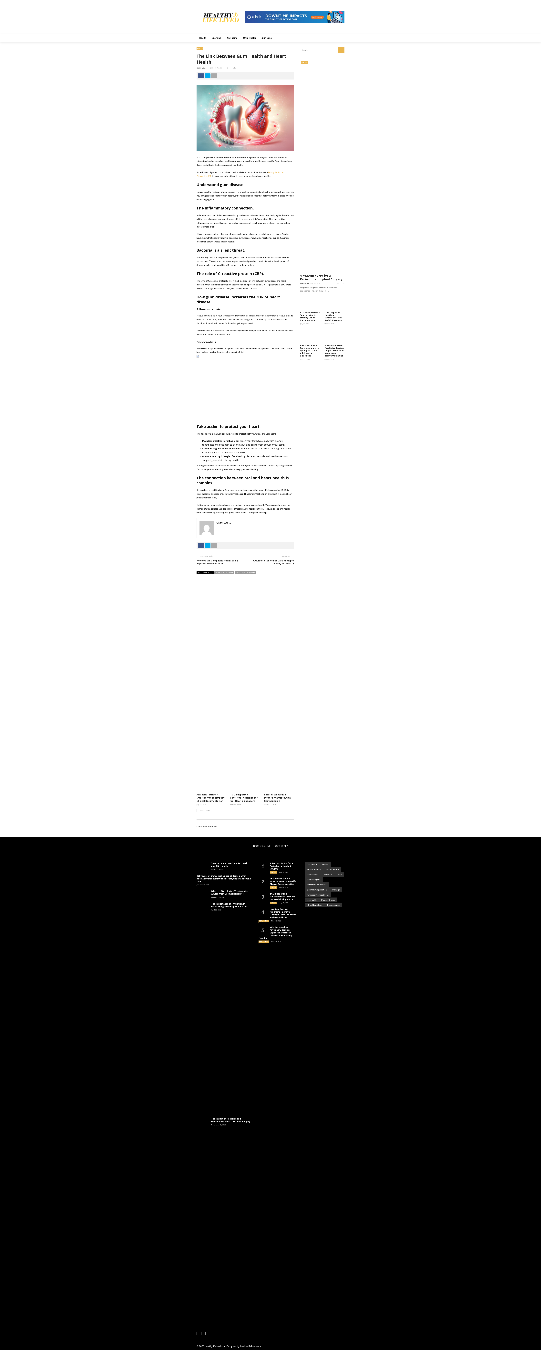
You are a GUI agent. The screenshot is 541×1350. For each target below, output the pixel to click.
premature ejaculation (317, 889)
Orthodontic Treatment (318, 895)
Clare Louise (202, 68)
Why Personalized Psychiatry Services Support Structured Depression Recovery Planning (334, 350)
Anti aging (232, 38)
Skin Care (266, 38)
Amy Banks (304, 283)
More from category (245, 573)
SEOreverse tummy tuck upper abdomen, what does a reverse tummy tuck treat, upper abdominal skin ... (224, 878)
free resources (333, 905)
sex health (312, 900)
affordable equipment (316, 884)
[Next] (307, 365)
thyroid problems (314, 905)
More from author (224, 573)
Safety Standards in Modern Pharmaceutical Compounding (277, 798)
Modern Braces (328, 900)
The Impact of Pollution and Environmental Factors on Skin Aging (230, 1120)
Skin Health (312, 864)
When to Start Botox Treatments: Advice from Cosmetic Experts (229, 892)
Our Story (281, 846)
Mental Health (332, 869)
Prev (201, 811)
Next (208, 811)
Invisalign (336, 889)
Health (202, 38)
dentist (325, 864)
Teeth (339, 874)
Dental (304, 62)
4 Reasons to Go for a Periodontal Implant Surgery (321, 277)
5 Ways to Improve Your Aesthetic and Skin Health (229, 864)
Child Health (249, 38)
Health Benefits (314, 869)
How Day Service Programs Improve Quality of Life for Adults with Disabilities (309, 350)
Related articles (205, 573)
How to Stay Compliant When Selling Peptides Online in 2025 (217, 562)
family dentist (313, 874)
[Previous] (302, 365)
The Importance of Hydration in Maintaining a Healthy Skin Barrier (229, 905)
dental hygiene (314, 879)
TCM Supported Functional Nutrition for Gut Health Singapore (244, 798)
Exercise (216, 38)
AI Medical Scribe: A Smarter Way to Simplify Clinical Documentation (210, 798)
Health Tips (263, 921)
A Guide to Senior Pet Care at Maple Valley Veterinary (273, 562)
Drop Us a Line (261, 846)
